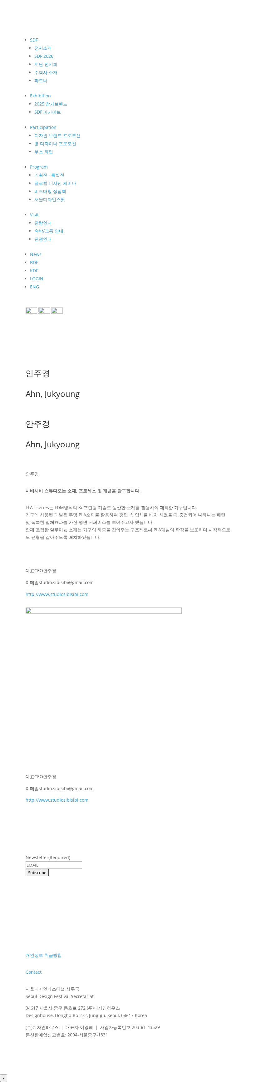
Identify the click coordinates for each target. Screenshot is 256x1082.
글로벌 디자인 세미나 (55, 183)
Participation (43, 127)
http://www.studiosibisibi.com (57, 594)
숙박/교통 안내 (48, 231)
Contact (34, 972)
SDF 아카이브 (47, 112)
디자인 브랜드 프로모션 (57, 135)
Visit (34, 215)
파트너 (40, 80)
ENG (34, 287)
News (36, 254)
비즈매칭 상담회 (50, 191)
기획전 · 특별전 (49, 175)
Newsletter (48, 857)
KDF (34, 270)
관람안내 (43, 223)
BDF (34, 262)
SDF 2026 (43, 56)
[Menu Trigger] (35, 315)
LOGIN (36, 279)
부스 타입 (43, 152)
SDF (34, 40)
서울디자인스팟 (49, 199)
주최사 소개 (45, 72)
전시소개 (43, 48)
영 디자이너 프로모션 (55, 143)
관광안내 (43, 239)
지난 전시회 (45, 64)
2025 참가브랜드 (50, 104)
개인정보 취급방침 (44, 955)
